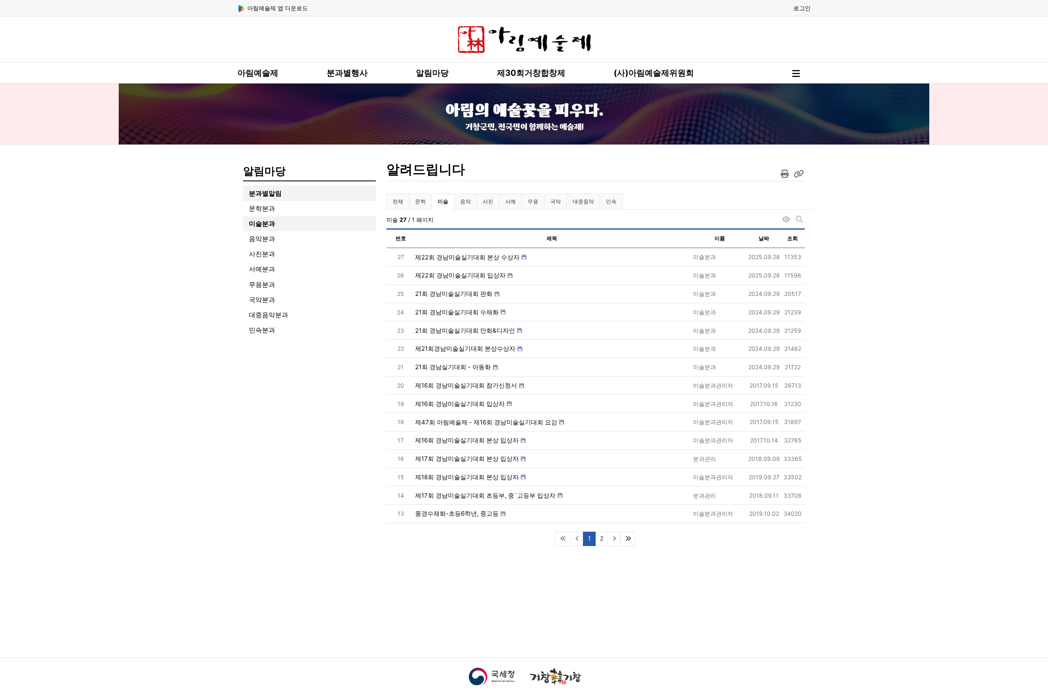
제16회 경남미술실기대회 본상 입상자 (467, 440)
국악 (555, 201)
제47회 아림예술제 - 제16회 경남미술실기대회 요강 (486, 422)
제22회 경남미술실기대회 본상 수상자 (467, 257)
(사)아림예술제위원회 (654, 73)
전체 (398, 201)
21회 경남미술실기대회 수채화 (457, 312)
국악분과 (262, 300)
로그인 (802, 8)
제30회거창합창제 (531, 73)
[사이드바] (796, 73)
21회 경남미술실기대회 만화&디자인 (465, 330)
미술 (445, 201)
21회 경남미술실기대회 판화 (453, 294)
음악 (465, 201)
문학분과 (262, 208)
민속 (611, 201)
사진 (488, 201)
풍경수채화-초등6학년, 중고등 (457, 513)
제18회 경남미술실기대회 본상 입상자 (467, 477)
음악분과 (262, 239)
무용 (533, 201)
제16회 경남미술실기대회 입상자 (460, 404)
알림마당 (432, 73)
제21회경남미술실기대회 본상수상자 (465, 348)
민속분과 (262, 330)
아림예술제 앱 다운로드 (277, 8)
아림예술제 (257, 73)
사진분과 (262, 254)
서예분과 (262, 269)
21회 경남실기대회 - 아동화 (453, 367)
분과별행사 (347, 73)
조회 (792, 238)
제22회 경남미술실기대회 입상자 (460, 275)
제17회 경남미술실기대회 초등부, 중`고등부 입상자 (485, 495)
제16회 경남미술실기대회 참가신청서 (466, 385)
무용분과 (262, 284)
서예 (510, 201)
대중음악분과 (268, 315)
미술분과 (262, 223)
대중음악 (583, 201)
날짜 (764, 238)
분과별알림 (265, 193)
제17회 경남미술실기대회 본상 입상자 (467, 459)
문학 (420, 201)
